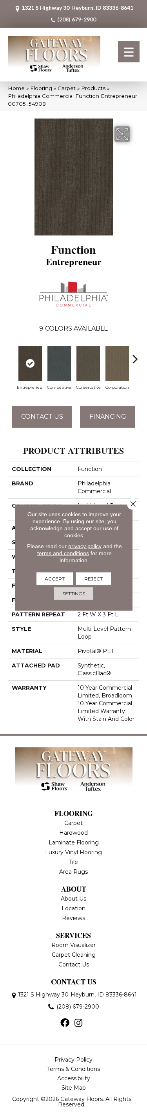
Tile (73, 861)
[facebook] (64, 1023)
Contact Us (42, 416)
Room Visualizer (73, 945)
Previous (12, 355)
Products (93, 88)
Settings (73, 593)
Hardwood (73, 832)
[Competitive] (59, 363)
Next (135, 355)
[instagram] (78, 1023)
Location (73, 908)
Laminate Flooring (74, 842)
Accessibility (73, 1078)
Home (16, 88)
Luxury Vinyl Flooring (73, 852)
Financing (107, 416)
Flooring (41, 88)
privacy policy (85, 546)
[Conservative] (88, 363)
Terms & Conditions (73, 1069)
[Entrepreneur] (30, 363)
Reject (93, 579)
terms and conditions (63, 553)
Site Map (74, 1087)
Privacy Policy (73, 1059)
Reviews (73, 918)
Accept (55, 579)
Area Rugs (73, 871)
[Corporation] (117, 363)
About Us (73, 898)
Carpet (67, 88)
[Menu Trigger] (129, 51)
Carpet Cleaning (74, 954)
